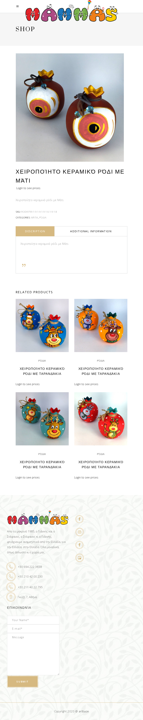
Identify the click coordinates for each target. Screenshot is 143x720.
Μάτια (34, 217)
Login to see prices (28, 188)
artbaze (84, 711)
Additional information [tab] (91, 231)
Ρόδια (42, 217)
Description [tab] (35, 231)
